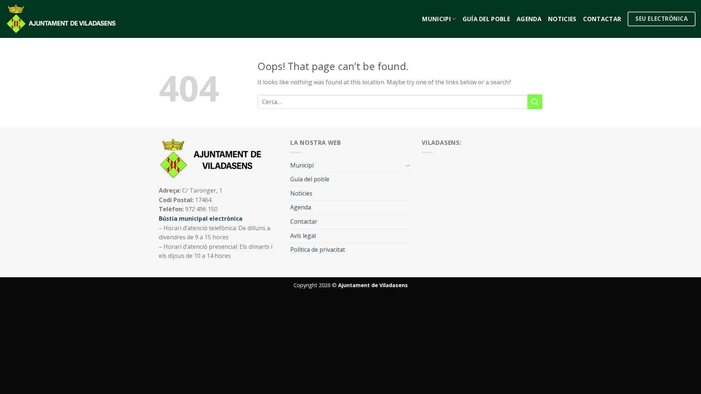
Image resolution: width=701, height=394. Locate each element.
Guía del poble (486, 19)
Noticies (562, 19)
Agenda (529, 19)
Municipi (436, 19)
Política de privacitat (317, 250)
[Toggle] (408, 165)
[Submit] (535, 101)
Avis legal (303, 236)
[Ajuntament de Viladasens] (62, 18)
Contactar (602, 19)
